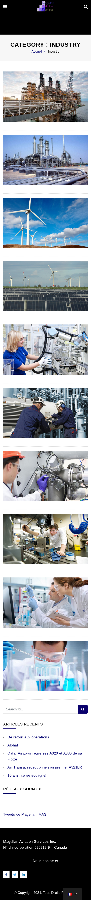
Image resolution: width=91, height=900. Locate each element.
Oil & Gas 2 (19, 109)
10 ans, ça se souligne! (27, 775)
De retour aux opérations (28, 737)
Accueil (37, 51)
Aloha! (12, 745)
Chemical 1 (19, 678)
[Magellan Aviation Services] (45, 6)
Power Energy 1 (24, 299)
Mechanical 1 (21, 425)
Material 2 (17, 488)
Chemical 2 (19, 615)
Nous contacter (45, 861)
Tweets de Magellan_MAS (24, 814)
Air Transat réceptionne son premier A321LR (44, 767)
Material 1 (17, 552)
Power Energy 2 (24, 235)
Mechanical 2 (21, 362)
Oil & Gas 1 (19, 172)
